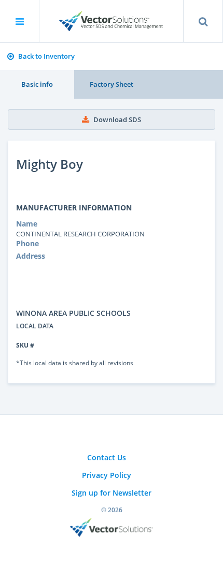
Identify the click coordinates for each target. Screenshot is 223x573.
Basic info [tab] (37, 84)
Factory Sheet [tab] (111, 84)
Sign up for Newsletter (111, 493)
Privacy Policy (106, 475)
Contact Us (106, 457)
